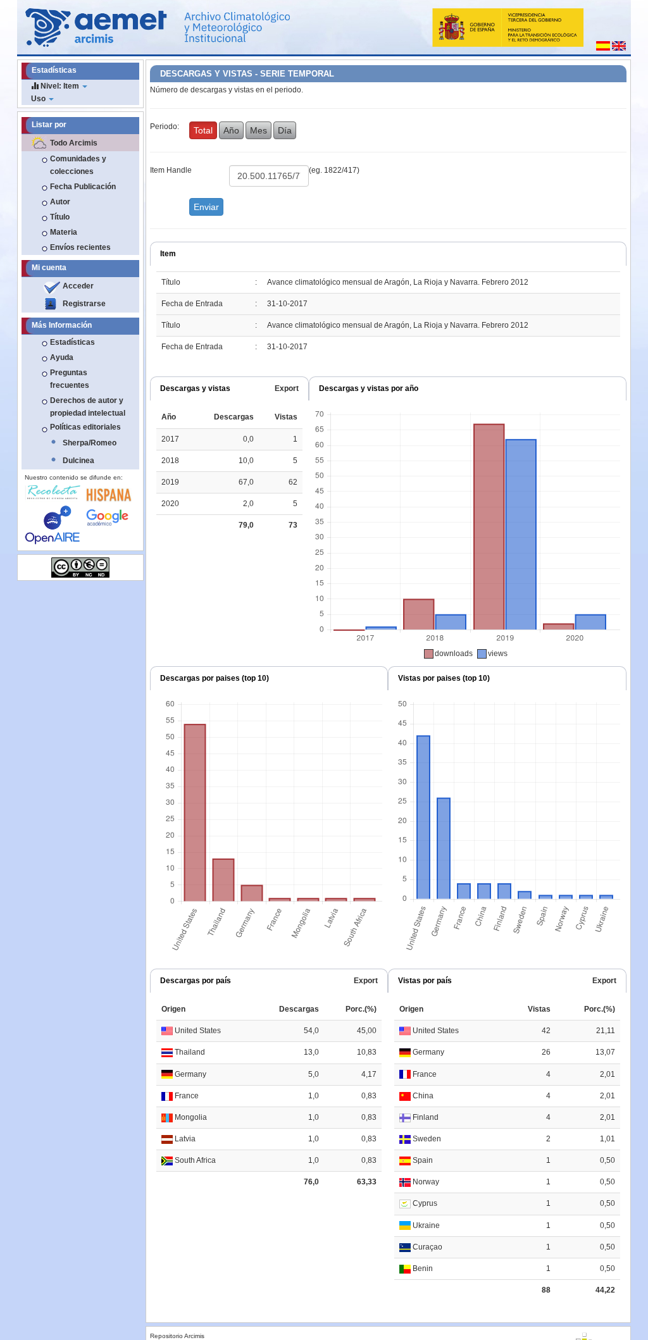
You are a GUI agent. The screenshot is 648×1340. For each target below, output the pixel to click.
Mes (258, 130)
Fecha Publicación (83, 186)
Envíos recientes (80, 247)
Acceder (78, 286)
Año (231, 130)
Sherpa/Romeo (89, 442)
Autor (60, 201)
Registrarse (84, 303)
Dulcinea (78, 460)
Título (60, 217)
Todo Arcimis (73, 143)
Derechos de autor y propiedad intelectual (87, 407)
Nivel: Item (60, 86)
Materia (63, 232)
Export (287, 388)
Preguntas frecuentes (69, 379)
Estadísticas (72, 342)
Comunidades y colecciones (78, 165)
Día (285, 130)
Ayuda (61, 357)
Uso (39, 98)
